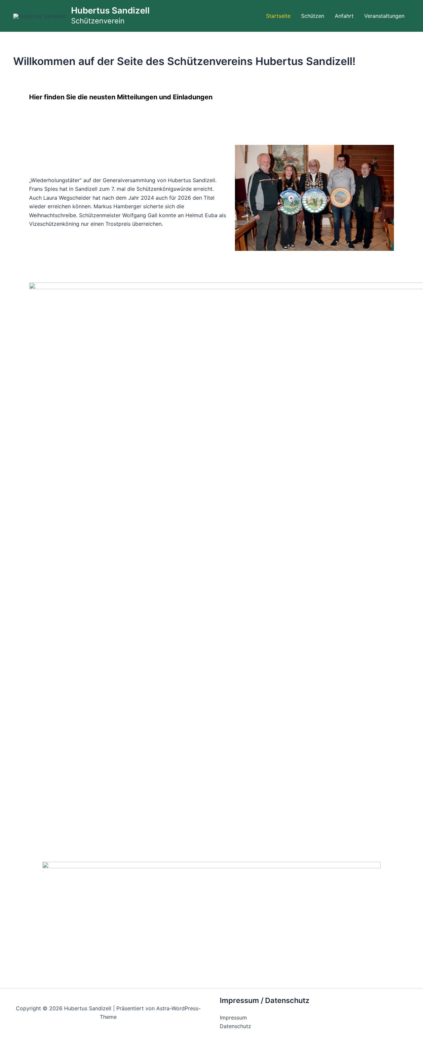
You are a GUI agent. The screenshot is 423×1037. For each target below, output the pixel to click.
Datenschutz (235, 1026)
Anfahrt (344, 16)
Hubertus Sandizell (110, 10)
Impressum (233, 1017)
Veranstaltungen (384, 16)
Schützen (312, 16)
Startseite (278, 16)
